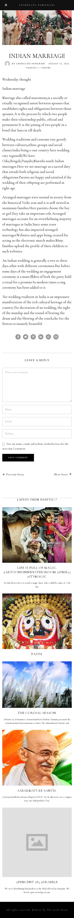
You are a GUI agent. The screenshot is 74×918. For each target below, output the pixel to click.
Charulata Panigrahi (30, 64)
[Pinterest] (33, 337)
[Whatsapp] (48, 337)
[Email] (56, 337)
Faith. (37, 654)
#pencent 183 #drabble (37, 882)
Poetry (46, 68)
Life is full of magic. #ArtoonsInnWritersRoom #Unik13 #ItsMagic (37, 572)
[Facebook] (18, 337)
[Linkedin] (40, 337)
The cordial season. (37, 713)
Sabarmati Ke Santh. (37, 791)
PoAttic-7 (32, 68)
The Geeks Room (57, 910)
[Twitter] (25, 337)
